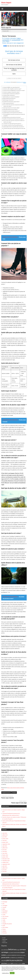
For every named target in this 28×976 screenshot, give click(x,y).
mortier (20, 957)
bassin (7, 949)
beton (8, 787)
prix (12, 963)
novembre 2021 (6, 860)
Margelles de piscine (6, 792)
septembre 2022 (6, 844)
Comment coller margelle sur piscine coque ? (12, 88)
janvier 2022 (5, 856)
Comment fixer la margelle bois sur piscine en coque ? (14, 90)
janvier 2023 (5, 842)
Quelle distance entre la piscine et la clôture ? (12, 112)
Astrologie (4, 901)
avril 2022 (4, 851)
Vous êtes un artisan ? (24, 82)
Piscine (4, 929)
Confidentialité (8, 82)
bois (15, 949)
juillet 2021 (5, 867)
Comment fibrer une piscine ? (9, 95)
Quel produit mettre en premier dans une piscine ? (13, 126)
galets (24, 955)
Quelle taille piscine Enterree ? (9, 98)
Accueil (3, 937)
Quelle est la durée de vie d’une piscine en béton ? (13, 118)
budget (18, 949)
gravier (3, 957)
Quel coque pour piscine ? (8, 103)
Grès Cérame (5, 916)
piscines (18, 787)
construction (17, 952)
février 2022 (5, 855)
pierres (13, 960)
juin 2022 (4, 849)
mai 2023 (4, 840)
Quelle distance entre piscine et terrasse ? (12, 117)
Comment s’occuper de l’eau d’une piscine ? (12, 123)
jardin (7, 957)
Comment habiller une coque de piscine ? (11, 87)
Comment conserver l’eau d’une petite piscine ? (13, 125)
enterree (10, 955)
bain (5, 949)
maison (13, 957)
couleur (3, 955)
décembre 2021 (6, 858)
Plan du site (4, 939)
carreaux (23, 949)
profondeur (15, 963)
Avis (3, 903)
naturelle (3, 960)
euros (18, 955)
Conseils (4, 907)
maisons (16, 957)
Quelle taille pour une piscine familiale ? (11, 96)
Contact (4, 940)
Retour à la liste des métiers (14, 78)
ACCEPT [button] (12, 973)
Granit (3, 914)
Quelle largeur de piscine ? (8, 100)
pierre (8, 960)
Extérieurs (4, 912)
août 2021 (4, 866)
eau (6, 955)
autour (2, 949)
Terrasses (14, 792)
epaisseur (14, 955)
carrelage (4, 952)
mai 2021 (4, 871)
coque (11, 787)
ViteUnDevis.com (19, 82)
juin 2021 (4, 869)
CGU (5, 82)
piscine (14, 787)
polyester (22, 787)
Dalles (3, 909)
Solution (4, 931)
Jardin (3, 920)
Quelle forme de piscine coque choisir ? (11, 101)
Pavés (3, 925)
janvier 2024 (5, 838)
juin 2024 (4, 836)
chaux (9, 952)
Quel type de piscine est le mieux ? (10, 109)
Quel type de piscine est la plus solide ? (11, 107)
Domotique (5, 910)
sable (23, 963)
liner (10, 957)
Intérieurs (4, 918)
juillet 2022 (5, 847)
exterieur (21, 955)
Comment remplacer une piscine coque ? (11, 92)
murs (23, 957)
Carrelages (4, 905)
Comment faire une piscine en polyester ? (11, 93)
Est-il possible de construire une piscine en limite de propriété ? (14, 115)
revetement (20, 963)
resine (2, 789)
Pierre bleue (5, 927)
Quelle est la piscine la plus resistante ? (11, 111)
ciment (11, 952)
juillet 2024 (5, 835)
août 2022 (4, 846)
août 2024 (4, 833)
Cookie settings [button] (5, 973)
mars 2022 (4, 853)
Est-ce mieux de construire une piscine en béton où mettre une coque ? (13, 105)
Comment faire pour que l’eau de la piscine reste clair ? (14, 129)
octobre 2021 (5, 862)
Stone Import (6, 2)
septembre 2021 (6, 864)
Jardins (4, 921)
